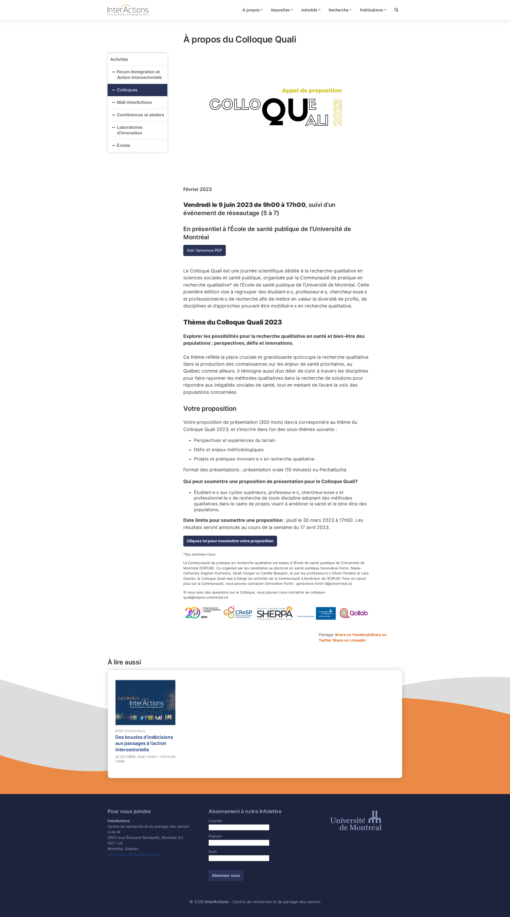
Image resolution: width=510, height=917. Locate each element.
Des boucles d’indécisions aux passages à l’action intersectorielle (144, 743)
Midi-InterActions (134, 102)
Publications (371, 10)
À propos (251, 10)
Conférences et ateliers (140, 114)
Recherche (338, 10)
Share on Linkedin (349, 640)
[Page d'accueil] (128, 9)
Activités (309, 10)
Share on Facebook (352, 634)
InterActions (216, 901)
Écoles (123, 145)
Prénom (215, 836)
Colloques (127, 89)
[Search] (396, 10)
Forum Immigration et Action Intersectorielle (140, 74)
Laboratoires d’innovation (130, 130)
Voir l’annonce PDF (204, 250)
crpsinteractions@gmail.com (134, 854)
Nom (213, 851)
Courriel (215, 820)
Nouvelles (280, 10)
